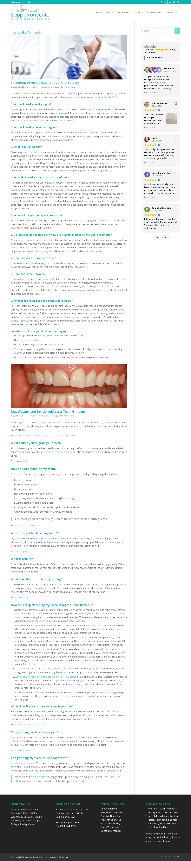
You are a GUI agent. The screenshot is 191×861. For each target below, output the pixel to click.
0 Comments (32, 87)
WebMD (23, 461)
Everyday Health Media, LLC (33, 724)
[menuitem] (99, 12)
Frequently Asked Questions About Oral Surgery (45, 83)
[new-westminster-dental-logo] (30, 12)
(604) (112, 777)
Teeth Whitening (109, 827)
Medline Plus (26, 750)
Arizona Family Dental (30, 525)
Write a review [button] (154, 57)
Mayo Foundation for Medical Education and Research (47, 435)
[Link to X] (165, 2)
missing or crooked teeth (56, 451)
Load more (161, 237)
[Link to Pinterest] (178, 2)
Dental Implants (109, 808)
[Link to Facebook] (161, 2)
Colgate (23, 551)
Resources (46, 87)
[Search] (177, 12)
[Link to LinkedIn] (170, 2)
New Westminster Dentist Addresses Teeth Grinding (48, 412)
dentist (18, 538)
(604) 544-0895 (68, 826)
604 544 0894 (26, 2)
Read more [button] (149, 92)
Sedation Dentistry (110, 823)
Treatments (17, 474)
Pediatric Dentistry (110, 816)
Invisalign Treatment (111, 812)
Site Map (65, 857)
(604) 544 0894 (71, 822)
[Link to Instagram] (174, 2)
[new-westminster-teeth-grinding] (69, 386)
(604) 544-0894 (109, 97)
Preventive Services (111, 819)
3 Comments (31, 416)
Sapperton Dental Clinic (65, 87)
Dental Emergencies (111, 830)
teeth (58, 584)
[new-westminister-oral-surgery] (69, 57)
